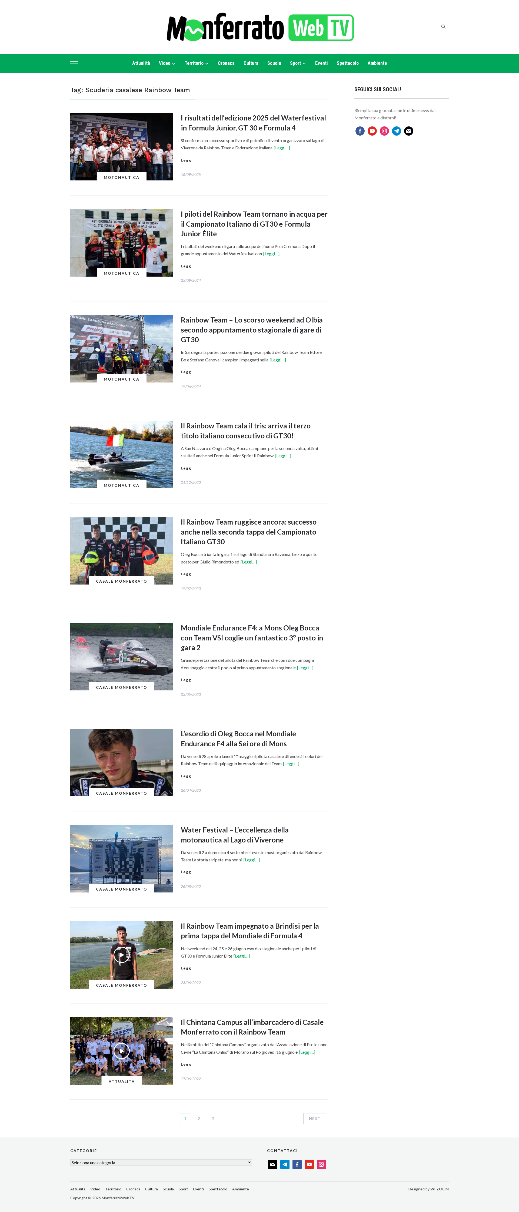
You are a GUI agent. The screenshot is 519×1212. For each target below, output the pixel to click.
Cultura (251, 63)
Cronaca (226, 63)
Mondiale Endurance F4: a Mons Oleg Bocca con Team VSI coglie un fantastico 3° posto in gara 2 (252, 637)
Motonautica (121, 177)
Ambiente (377, 63)
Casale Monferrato (121, 581)
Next (315, 1118)
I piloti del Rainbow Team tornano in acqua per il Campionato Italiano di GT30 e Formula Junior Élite (254, 224)
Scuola (274, 63)
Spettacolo (348, 63)
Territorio (194, 63)
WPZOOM (439, 1189)
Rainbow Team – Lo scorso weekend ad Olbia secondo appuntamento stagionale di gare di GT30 (252, 329)
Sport (295, 63)
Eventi (321, 63)
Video (164, 63)
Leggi (187, 160)
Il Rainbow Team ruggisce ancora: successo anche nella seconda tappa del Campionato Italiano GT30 (249, 532)
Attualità (141, 63)
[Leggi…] (282, 147)
